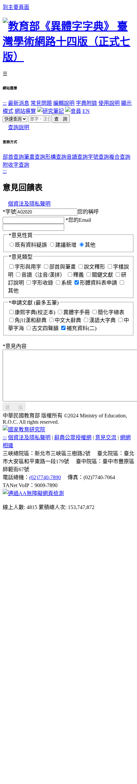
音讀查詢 (77, 157)
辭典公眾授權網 (72, 437)
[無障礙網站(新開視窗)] (33, 493)
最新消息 (18, 103)
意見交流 (105, 437)
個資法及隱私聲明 (29, 204)
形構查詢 (56, 157)
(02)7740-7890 (45, 477)
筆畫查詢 (34, 157)
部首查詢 (13, 157)
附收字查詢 (16, 165)
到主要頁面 (16, 7)
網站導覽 (25, 111)
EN (86, 111)
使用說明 (109, 103)
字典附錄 (86, 103)
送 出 (14, 407)
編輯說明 (63, 103)
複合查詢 (119, 157)
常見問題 (41, 103)
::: (5, 103)
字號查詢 (98, 157)
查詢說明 (18, 127)
